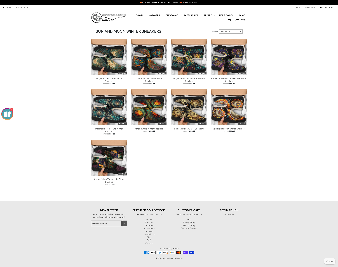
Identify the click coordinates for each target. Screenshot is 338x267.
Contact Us (229, 214)
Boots (140, 15)
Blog (242, 15)
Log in (297, 7)
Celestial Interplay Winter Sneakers (228, 128)
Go (125, 223)
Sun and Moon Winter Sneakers (189, 128)
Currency (18, 7)
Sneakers (154, 15)
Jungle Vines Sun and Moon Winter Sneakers (189, 79)
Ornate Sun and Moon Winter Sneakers (149, 79)
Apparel (208, 15)
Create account (309, 7)
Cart (328, 8)
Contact (240, 20)
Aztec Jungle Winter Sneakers (149, 128)
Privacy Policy (189, 222)
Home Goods (226, 15)
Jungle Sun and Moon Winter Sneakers (109, 79)
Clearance (172, 15)
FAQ (228, 20)
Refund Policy (188, 225)
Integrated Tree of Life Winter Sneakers (109, 130)
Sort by (215, 31)
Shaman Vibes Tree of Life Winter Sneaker (109, 180)
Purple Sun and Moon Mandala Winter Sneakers (229, 79)
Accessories (191, 15)
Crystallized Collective (172, 258)
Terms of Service (189, 228)
